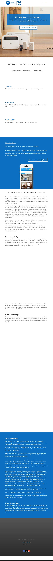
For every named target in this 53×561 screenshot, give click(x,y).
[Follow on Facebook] (24, 551)
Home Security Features (38, 296)
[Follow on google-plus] (29, 551)
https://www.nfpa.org (20, 351)
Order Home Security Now (37, 160)
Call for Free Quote (26, 129)
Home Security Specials (38, 362)
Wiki (24, 542)
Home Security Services (28, 28)
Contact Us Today (26, 425)
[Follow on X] (26, 551)
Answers (28, 542)
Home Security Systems (28, 17)
